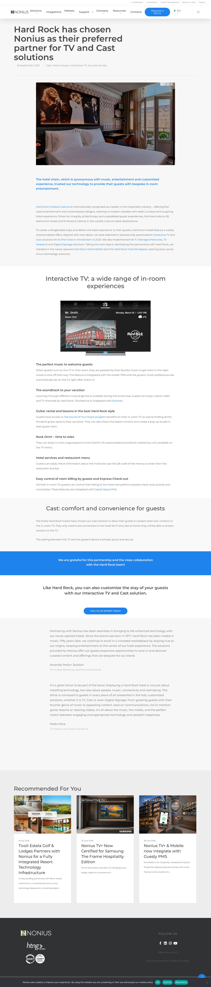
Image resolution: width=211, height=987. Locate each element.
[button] (105, 611)
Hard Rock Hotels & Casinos (53, 206)
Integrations (154, 800)
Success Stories (97, 65)
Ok (157, 982)
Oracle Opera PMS (105, 489)
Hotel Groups (60, 65)
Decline (167, 982)
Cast (48, 65)
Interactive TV (78, 65)
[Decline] (207, 982)
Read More (181, 982)
